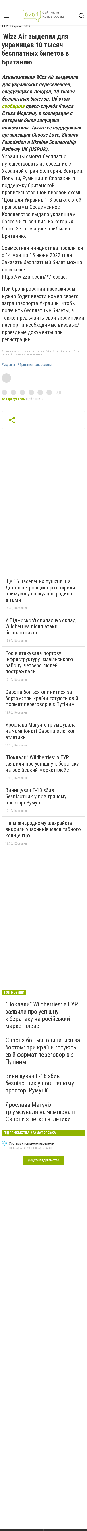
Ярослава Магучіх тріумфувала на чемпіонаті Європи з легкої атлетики (40, 731)
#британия (25, 365)
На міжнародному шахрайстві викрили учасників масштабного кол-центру (43, 829)
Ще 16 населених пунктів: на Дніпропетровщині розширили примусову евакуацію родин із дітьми (40, 590)
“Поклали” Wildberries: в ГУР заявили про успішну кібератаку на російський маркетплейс (42, 763)
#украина (8, 365)
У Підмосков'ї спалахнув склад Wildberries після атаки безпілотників (40, 626)
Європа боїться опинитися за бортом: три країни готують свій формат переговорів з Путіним (41, 698)
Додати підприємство (43, 1160)
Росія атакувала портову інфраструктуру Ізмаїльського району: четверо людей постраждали (39, 662)
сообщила (13, 106)
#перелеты (43, 365)
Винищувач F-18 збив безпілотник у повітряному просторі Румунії (35, 796)
